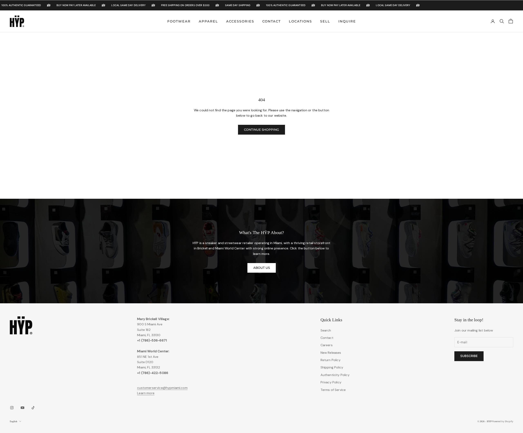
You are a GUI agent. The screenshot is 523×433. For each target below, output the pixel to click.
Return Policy (331, 360)
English (13, 421)
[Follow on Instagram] (12, 408)
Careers (327, 345)
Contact (271, 21)
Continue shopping (261, 130)
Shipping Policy (332, 367)
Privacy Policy (331, 382)
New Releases (331, 352)
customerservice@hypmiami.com (162, 388)
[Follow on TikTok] (33, 408)
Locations (300, 21)
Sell (325, 21)
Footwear (179, 21)
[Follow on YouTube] (22, 408)
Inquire (347, 21)
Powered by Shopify (502, 421)
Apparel (208, 21)
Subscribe (469, 356)
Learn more (145, 393)
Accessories (240, 21)
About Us (261, 268)
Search (326, 330)
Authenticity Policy (335, 375)
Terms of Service (333, 390)
